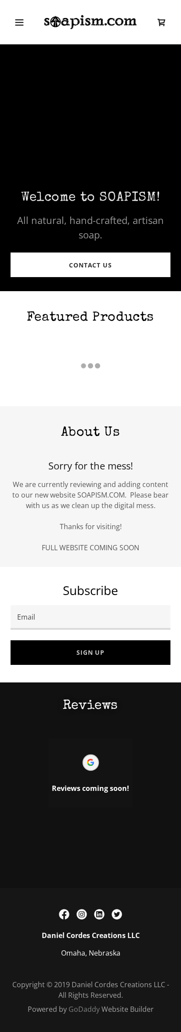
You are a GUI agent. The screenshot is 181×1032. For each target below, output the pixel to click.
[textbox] (90, 617)
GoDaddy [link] (84, 1009)
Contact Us (90, 265)
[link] (90, 22)
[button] (19, 22)
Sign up (90, 652)
